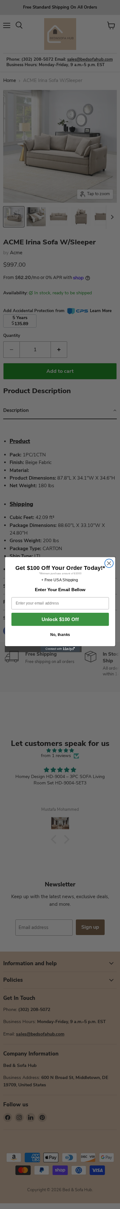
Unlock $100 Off (59, 619)
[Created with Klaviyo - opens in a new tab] (59, 649)
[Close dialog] (109, 563)
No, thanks (60, 634)
